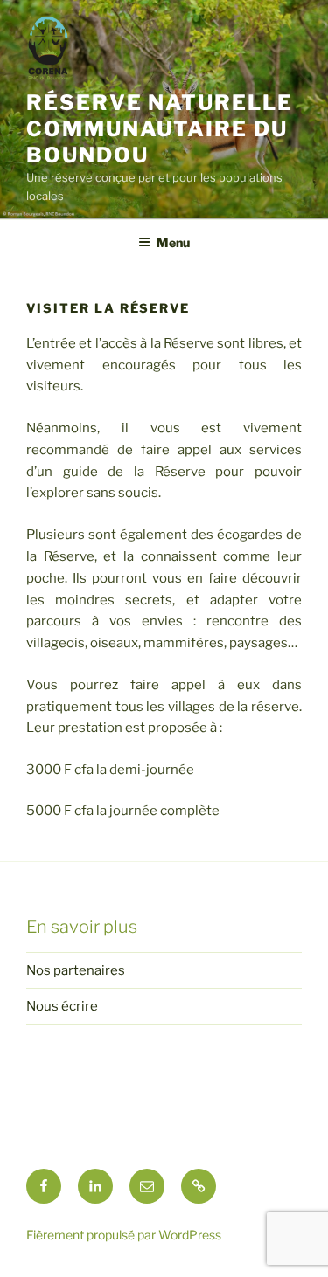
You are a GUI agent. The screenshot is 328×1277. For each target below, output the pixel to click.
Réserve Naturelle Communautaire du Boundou (159, 129)
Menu (173, 242)
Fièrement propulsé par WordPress (123, 1234)
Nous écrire (62, 1006)
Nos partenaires (75, 970)
